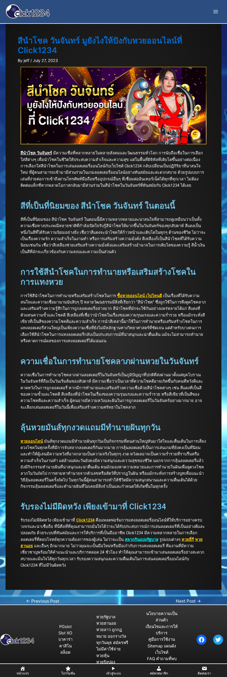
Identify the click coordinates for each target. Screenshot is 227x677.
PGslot (65, 626)
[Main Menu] (215, 11)
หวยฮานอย (106, 623)
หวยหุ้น (102, 655)
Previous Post (42, 601)
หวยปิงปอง (105, 662)
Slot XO (65, 633)
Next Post (188, 601)
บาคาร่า (65, 639)
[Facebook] (202, 640)
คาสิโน (65, 646)
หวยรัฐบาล (105, 616)
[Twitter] (218, 640)
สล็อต (65, 652)
